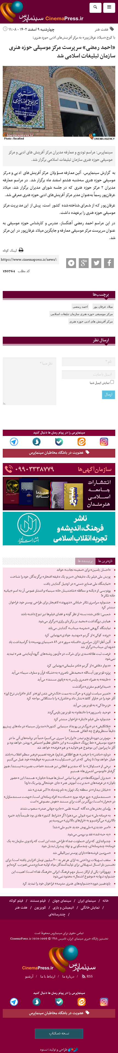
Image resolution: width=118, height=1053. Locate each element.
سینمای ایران (87, 901)
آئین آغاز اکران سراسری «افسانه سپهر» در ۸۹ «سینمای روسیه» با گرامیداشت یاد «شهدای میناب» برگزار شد (62, 644)
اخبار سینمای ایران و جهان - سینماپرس (55, 12)
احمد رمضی (80, 306)
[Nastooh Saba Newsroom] (73, 1050)
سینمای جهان (61, 901)
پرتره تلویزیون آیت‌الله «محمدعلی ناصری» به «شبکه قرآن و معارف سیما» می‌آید (61, 673)
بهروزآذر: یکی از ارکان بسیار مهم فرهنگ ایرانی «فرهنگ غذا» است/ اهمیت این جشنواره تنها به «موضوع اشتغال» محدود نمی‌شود (63, 874)
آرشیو (29, 976)
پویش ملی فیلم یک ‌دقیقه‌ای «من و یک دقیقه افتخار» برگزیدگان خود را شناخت (60, 577)
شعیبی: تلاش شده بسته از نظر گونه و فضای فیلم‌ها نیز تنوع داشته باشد (66, 614)
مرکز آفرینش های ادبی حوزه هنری (91, 321)
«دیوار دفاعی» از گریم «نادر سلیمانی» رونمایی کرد (79, 666)
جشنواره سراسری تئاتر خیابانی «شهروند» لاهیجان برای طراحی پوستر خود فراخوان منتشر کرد (62, 605)
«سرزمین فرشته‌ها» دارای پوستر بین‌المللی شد (82, 853)
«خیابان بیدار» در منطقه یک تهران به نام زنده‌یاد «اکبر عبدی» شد (69, 790)
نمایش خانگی (90, 908)
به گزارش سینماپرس (99, 172)
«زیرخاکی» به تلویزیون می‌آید (92, 705)
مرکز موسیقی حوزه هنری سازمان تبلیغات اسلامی (81, 314)
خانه (106, 901)
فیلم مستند (38, 901)
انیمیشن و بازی (63, 908)
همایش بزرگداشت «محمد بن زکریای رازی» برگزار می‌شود (74, 621)
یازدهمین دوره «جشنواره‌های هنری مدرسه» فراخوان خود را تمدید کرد (67, 884)
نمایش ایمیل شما (99, 383)
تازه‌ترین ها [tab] (105, 561)
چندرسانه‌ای (57, 915)
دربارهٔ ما (68, 976)
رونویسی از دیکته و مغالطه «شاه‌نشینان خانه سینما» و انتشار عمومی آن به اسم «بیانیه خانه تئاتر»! (59, 593)
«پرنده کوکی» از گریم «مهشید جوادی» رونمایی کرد (78, 635)
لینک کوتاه (10, 251)
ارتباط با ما (47, 976)
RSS (89, 976)
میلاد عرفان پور (103, 306)
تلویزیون (40, 908)
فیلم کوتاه (16, 901)
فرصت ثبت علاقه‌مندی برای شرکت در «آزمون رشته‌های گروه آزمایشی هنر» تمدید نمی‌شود (61, 656)
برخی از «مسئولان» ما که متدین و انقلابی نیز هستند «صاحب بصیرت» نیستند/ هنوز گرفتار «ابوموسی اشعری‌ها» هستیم (59, 768)
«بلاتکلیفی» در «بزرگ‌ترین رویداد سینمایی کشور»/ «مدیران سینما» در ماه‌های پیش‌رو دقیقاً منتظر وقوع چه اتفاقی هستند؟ (59, 728)
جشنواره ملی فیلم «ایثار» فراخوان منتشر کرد (82, 719)
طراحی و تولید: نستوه (53, 1050)
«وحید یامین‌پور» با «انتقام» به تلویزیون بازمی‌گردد (79, 712)
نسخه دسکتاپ (59, 1033)
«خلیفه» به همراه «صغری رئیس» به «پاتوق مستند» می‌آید (74, 680)
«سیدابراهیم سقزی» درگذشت (91, 687)
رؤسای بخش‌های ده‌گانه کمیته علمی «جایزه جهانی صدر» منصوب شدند (65, 809)
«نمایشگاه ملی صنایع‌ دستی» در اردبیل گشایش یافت (77, 584)
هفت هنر (101, 29)
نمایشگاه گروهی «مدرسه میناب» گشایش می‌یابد (79, 628)
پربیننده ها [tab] (85, 561)
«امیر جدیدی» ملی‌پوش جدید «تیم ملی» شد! (82, 827)
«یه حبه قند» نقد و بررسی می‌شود (89, 834)
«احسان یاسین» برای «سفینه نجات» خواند (84, 570)
